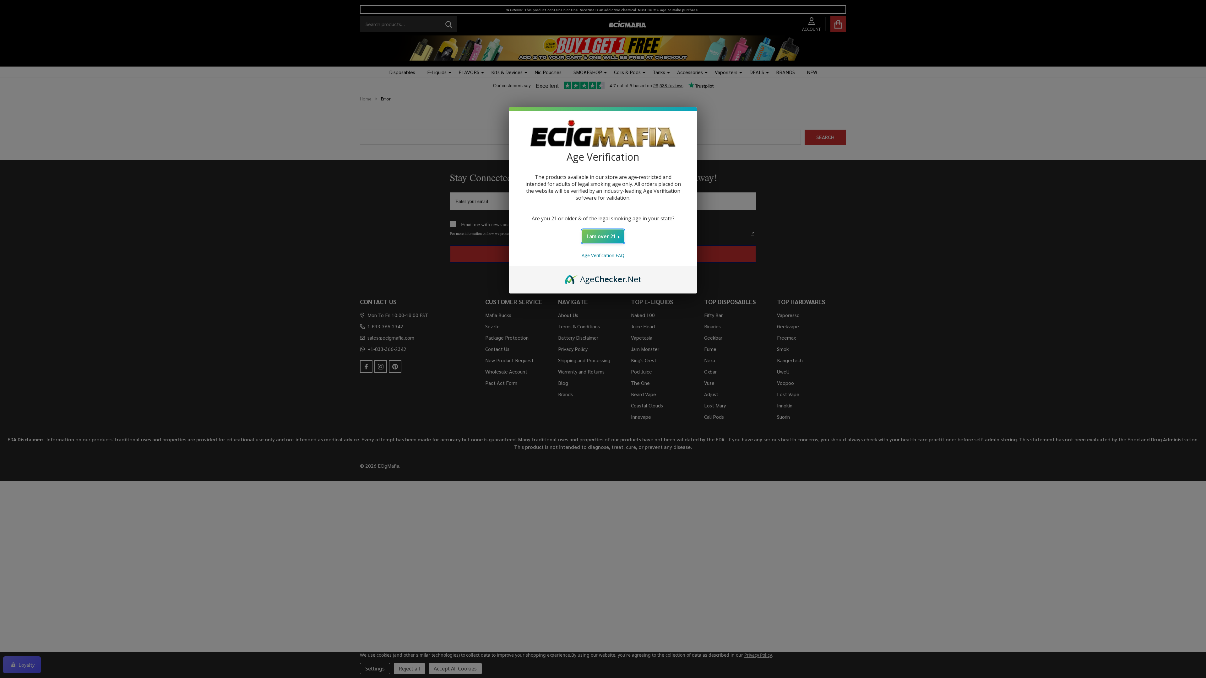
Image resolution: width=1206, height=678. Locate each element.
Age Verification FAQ (603, 255)
